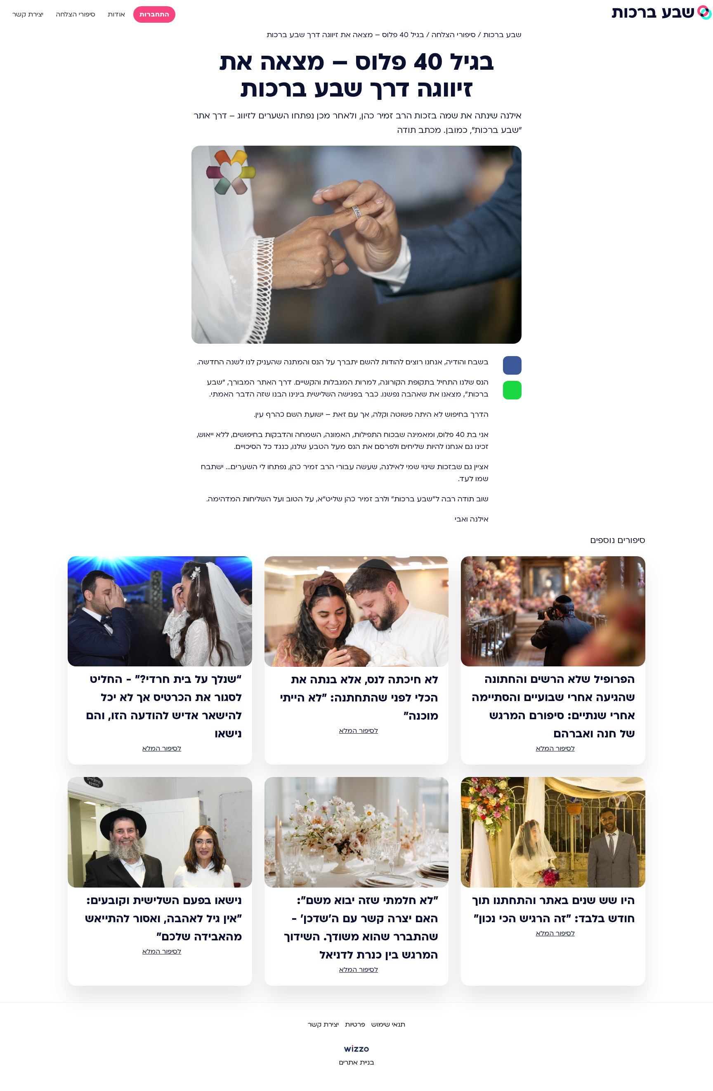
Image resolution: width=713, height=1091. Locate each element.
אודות (116, 14)
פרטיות (355, 1024)
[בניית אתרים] (356, 1051)
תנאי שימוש (388, 1024)
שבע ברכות (502, 35)
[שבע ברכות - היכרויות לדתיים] (661, 12)
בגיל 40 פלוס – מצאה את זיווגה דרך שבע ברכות (345, 35)
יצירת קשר (27, 14)
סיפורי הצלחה (75, 14)
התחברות (154, 14)
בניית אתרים (356, 1062)
